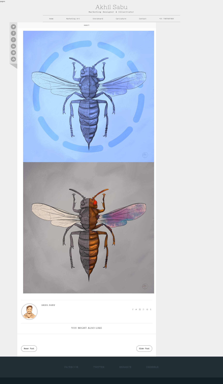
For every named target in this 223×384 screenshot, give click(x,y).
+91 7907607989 (166, 19)
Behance (125, 367)
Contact (142, 19)
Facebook (71, 367)
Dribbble (152, 367)
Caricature (121, 19)
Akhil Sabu (111, 7)
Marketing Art (73, 19)
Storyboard (98, 19)
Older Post (144, 348)
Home (51, 19)
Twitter (98, 367)
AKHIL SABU (48, 305)
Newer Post (29, 348)
